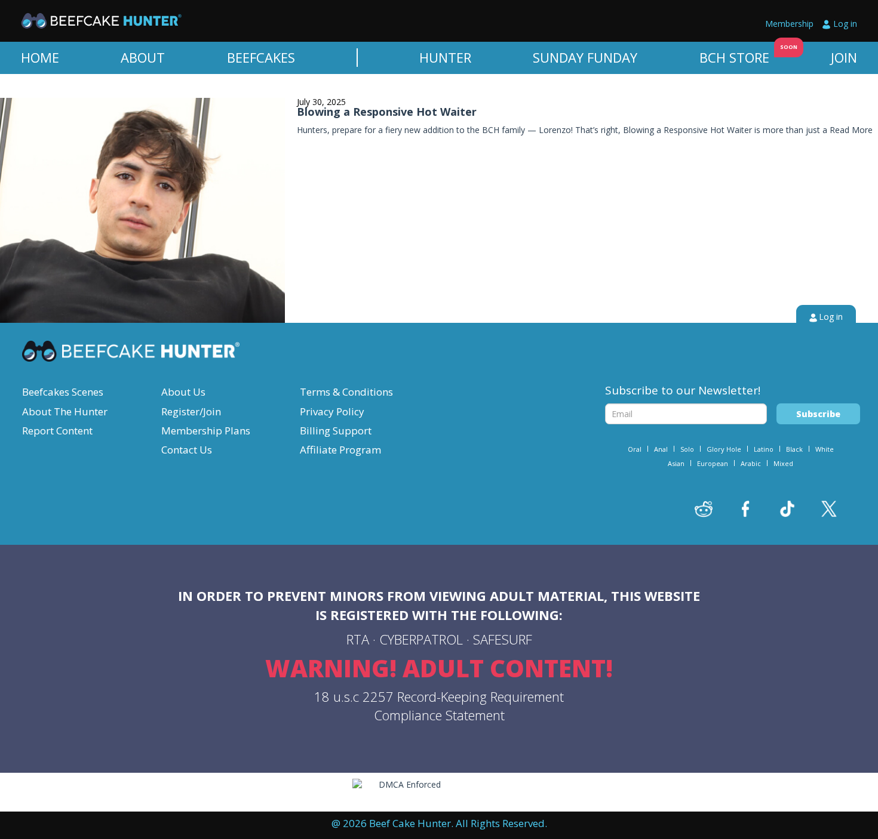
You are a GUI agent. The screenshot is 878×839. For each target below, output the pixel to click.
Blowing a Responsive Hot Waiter (387, 111)
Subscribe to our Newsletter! (682, 390)
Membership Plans (205, 430)
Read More (851, 129)
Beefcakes (261, 57)
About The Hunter (65, 411)
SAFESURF (502, 639)
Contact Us (186, 449)
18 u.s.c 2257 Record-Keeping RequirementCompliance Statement (439, 705)
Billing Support (336, 430)
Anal (661, 449)
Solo (687, 449)
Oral (634, 449)
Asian (676, 463)
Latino (763, 449)
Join (844, 57)
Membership (789, 23)
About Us (183, 392)
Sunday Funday (585, 57)
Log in (845, 23)
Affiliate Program (340, 449)
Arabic (751, 463)
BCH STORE (734, 57)
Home (40, 57)
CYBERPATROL (421, 639)
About (143, 57)
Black (794, 449)
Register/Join (191, 411)
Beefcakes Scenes (62, 392)
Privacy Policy (332, 411)
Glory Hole (724, 449)
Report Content (57, 430)
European (712, 463)
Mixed (783, 463)
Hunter (445, 57)
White (824, 449)
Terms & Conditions (346, 392)
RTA (357, 639)
